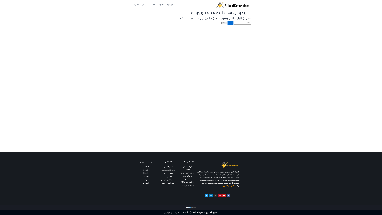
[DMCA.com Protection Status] (191, 207)
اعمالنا (153, 5)
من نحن (145, 5)
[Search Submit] (230, 23)
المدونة (161, 5)
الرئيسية (170, 5)
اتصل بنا (136, 5)
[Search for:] (239, 23)
